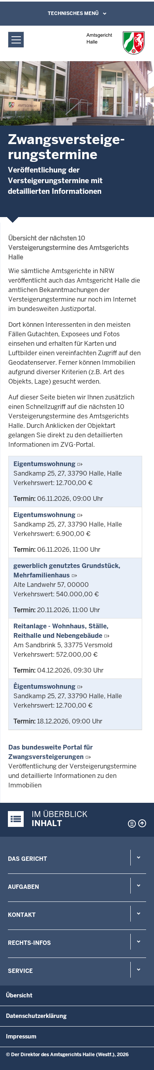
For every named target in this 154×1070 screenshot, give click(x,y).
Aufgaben (23, 886)
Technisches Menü (73, 13)
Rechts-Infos (29, 942)
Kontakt (22, 914)
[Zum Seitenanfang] (142, 823)
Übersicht (19, 995)
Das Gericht (27, 858)
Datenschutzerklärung (36, 1015)
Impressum (21, 1036)
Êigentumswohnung (44, 686)
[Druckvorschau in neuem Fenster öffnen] (130, 823)
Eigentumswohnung (44, 464)
